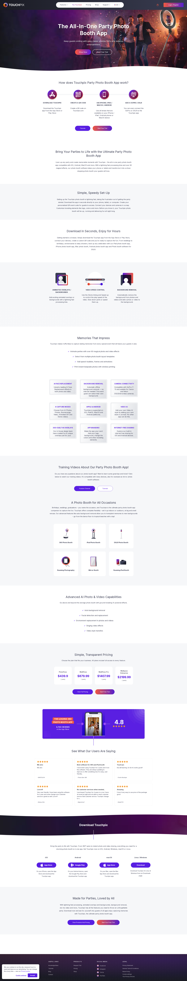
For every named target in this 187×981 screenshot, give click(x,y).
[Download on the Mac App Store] (109, 867)
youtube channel (84, 488)
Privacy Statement (128, 965)
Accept (32, 975)
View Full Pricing (82, 692)
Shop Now (83, 52)
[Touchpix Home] (13, 5)
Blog (49, 971)
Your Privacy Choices (129, 976)
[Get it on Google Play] (78, 867)
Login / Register (173, 5)
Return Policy (126, 971)
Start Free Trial (102, 52)
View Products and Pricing (81, 922)
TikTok (102, 972)
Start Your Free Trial (108, 922)
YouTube (102, 975)
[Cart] (157, 5)
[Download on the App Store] (46, 867)
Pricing (76, 968)
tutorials (82, 128)
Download (141, 865)
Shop (75, 971)
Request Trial (77, 965)
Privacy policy (25, 971)
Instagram (103, 969)
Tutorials (50, 968)
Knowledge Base (53, 965)
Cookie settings (127, 974)
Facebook (103, 965)
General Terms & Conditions (131, 968)
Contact (50, 974)
